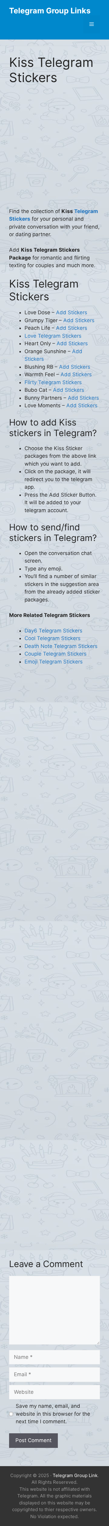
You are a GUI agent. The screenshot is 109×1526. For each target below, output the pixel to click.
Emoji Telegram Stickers (54, 662)
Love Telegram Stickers (53, 336)
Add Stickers (71, 312)
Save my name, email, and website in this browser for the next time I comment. (53, 1413)
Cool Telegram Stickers (53, 638)
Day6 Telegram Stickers (53, 631)
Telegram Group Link (75, 1475)
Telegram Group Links (50, 10)
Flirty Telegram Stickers (53, 382)
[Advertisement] (54, 150)
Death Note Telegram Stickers (61, 646)
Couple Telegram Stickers (56, 654)
